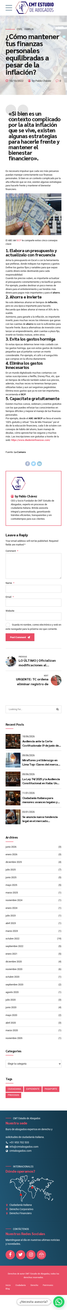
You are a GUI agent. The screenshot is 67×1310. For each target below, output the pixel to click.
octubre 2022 (12, 938)
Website (10, 610)
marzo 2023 (12, 931)
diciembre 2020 (14, 961)
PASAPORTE (51, 1089)
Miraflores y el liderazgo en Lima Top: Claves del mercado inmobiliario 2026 (41, 762)
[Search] (57, 709)
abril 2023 (11, 923)
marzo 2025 (12, 892)
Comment (12, 551)
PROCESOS (13, 1095)
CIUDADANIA (14, 1089)
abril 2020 (11, 1022)
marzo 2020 (12, 1030)
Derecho (34, 1285)
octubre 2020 (12, 976)
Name (10, 583)
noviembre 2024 (14, 900)
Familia (29, 29)
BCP (19, 240)
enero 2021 (11, 953)
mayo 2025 (11, 885)
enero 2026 (11, 854)
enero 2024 (11, 908)
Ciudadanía (20, 1285)
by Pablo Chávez (41, 81)
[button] (58, 1301)
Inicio (8, 1285)
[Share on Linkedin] (39, 463)
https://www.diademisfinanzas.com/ (30, 440)
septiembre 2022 (14, 946)
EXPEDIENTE (32, 1089)
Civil (20, 29)
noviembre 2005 (14, 1038)
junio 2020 (11, 1007)
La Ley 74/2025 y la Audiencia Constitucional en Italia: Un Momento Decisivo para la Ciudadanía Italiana (41, 781)
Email (10, 596)
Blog (8, 1288)
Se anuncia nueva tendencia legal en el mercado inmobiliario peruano (40, 819)
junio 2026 (11, 846)
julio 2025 (11, 869)
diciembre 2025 (14, 862)
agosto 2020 (12, 992)
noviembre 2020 (14, 969)
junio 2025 (11, 877)
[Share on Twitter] (33, 463)
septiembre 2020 (14, 984)
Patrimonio (48, 1285)
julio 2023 (11, 915)
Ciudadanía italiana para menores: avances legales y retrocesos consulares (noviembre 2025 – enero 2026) (40, 800)
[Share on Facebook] (27, 463)
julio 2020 (11, 999)
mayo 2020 (11, 1015)
